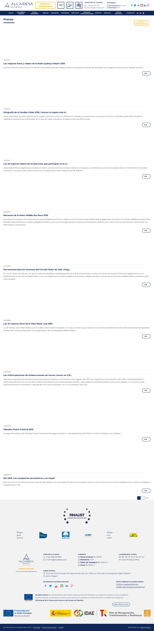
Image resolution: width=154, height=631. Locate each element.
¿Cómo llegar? (51, 576)
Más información (121, 604)
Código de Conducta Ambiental (130, 587)
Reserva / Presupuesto (45, 5)
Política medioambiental (127, 584)
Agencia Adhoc (145, 627)
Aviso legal (36, 627)
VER (146, 73)
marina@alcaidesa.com (96, 8)
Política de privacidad (49, 627)
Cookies (60, 627)
